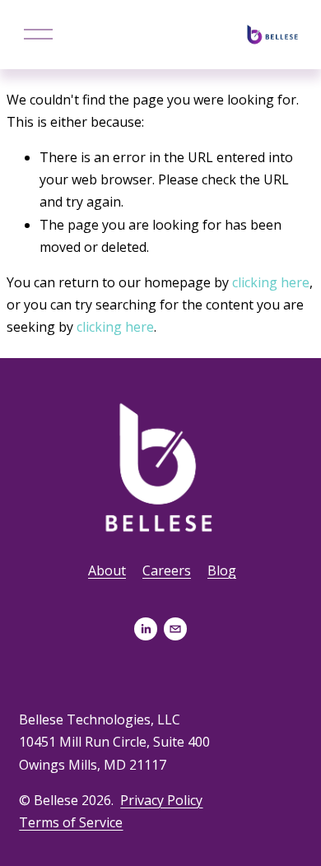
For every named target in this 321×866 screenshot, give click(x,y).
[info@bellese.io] (175, 628)
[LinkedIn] (145, 628)
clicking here (270, 282)
